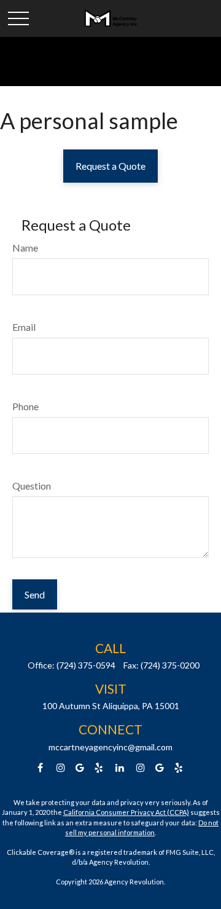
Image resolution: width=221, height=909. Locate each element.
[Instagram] (141, 768)
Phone (25, 406)
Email (24, 327)
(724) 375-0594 (85, 665)
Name (25, 247)
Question (31, 485)
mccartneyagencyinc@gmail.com (110, 747)
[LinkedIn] (120, 768)
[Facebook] (40, 768)
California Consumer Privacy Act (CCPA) (126, 812)
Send (35, 594)
